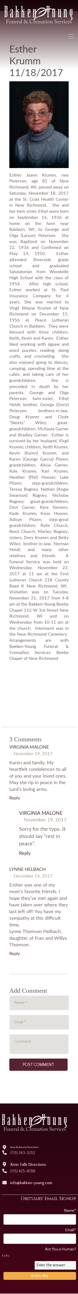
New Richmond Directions (24, 1147)
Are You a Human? (39, 1252)
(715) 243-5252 (22, 1153)
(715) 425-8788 (22, 1171)
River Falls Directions (28, 1165)
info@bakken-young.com (31, 1183)
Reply (14, 798)
